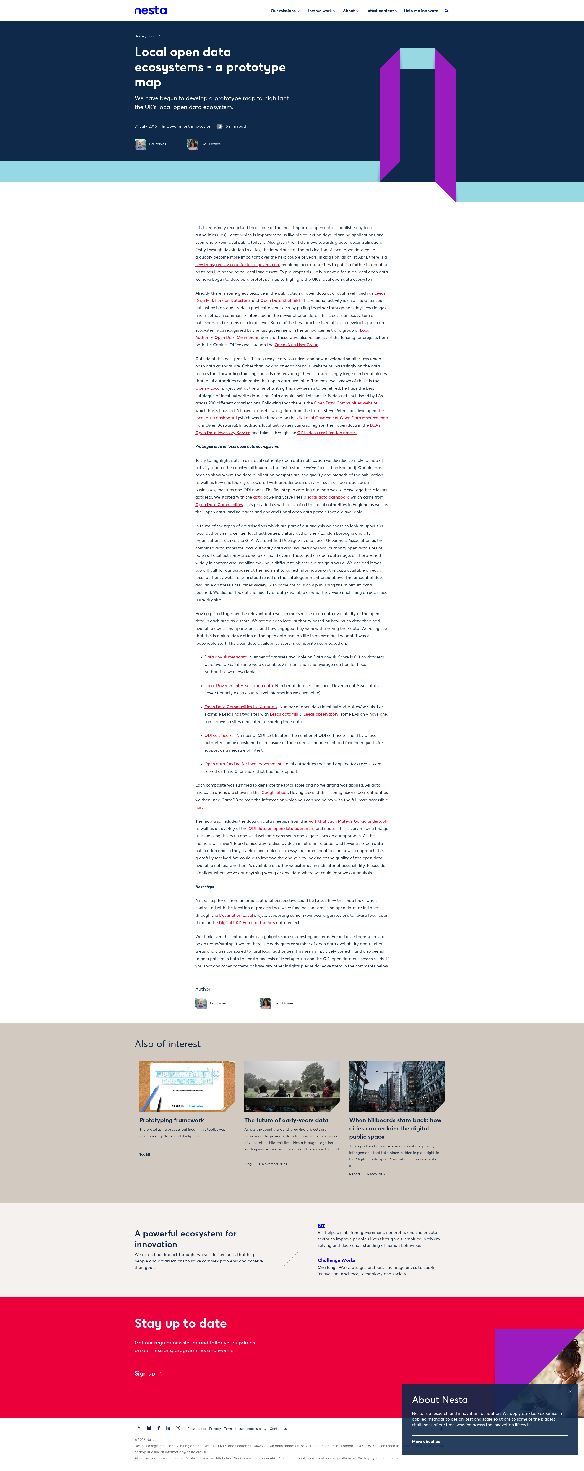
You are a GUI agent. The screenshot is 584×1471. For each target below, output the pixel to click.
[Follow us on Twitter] (139, 1428)
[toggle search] (446, 12)
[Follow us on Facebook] (158, 1428)
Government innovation (188, 126)
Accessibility (256, 1429)
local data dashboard (328, 497)
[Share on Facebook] (172, 246)
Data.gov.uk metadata (225, 657)
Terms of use (234, 1429)
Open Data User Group (296, 345)
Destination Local (236, 916)
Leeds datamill (284, 714)
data (257, 497)
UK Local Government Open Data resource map (342, 418)
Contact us (278, 1429)
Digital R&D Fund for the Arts (247, 923)
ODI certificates (219, 736)
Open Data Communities (219, 505)
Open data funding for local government (243, 764)
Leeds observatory (321, 714)
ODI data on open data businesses (282, 829)
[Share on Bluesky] (172, 265)
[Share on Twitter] (172, 236)
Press (191, 1429)
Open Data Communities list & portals (240, 707)
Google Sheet (274, 793)
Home (139, 36)
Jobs (202, 1429)
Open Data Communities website (346, 403)
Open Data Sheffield (280, 301)
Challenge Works (336, 1260)
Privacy (215, 1429)
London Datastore (232, 301)
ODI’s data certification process (327, 433)
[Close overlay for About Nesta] (572, 1390)
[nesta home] (151, 10)
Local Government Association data (238, 686)
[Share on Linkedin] (172, 255)
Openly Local (208, 388)
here (199, 807)
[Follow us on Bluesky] (149, 1428)
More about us (426, 1442)
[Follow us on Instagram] (177, 1428)
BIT (321, 1225)
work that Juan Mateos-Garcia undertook (347, 821)
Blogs (152, 36)
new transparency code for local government (237, 265)
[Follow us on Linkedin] (168, 1428)
